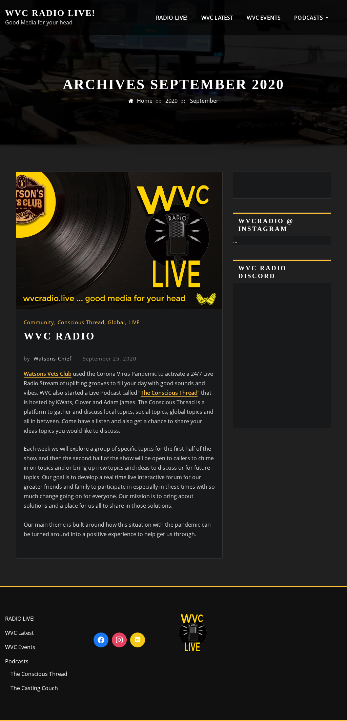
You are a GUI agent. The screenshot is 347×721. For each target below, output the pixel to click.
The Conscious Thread (169, 392)
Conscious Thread (81, 322)
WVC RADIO (59, 336)
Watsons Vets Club (48, 373)
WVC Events (264, 17)
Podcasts (309, 17)
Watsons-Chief (48, 358)
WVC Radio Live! (50, 13)
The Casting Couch (34, 688)
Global (116, 322)
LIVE (134, 322)
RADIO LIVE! (172, 17)
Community (39, 322)
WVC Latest (217, 17)
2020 (171, 100)
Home (144, 100)
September (204, 100)
